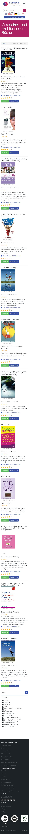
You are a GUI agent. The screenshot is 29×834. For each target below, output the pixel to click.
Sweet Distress (6, 425)
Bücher (4, 43)
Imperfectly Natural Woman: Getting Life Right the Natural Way (14, 160)
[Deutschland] (16, 14)
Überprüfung (14, 101)
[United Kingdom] (6, 14)
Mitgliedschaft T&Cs (6, 751)
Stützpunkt (3, 770)
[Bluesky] (14, 800)
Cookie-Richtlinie (5, 748)
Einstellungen (25, 830)
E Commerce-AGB (5, 754)
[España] (9, 14)
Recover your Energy (8, 268)
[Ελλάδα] (19, 14)
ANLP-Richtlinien (5, 759)
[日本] (21, 14)
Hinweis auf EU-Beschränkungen (9, 762)
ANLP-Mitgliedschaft (6, 779)
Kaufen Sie (5, 101)
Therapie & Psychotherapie (12, 724)
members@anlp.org (7, 797)
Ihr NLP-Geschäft (9, 726)
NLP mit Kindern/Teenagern (12, 717)
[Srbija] (23, 14)
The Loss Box (5, 476)
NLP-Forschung (8, 715)
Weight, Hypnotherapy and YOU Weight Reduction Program (12, 584)
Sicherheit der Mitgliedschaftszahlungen (10, 791)
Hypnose (6, 710)
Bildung (6, 706)
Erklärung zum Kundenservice (8, 765)
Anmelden (21, 17)
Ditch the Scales (6, 107)
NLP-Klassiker (8, 711)
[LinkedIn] (8, 800)
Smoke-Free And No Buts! (10, 319)
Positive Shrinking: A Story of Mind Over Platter (13, 215)
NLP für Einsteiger (9, 713)
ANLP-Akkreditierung (6, 782)
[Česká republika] (11, 14)
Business (6, 701)
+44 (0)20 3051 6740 (7, 796)
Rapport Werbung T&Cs (7, 756)
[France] (14, 14)
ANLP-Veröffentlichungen (7, 785)
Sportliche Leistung (9, 722)
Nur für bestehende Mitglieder (8, 788)
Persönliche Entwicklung (11, 721)
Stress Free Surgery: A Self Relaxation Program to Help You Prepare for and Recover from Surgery (14, 373)
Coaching (7, 702)
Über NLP (3, 773)
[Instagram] (5, 800)
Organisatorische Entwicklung (12, 719)
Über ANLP (3, 776)
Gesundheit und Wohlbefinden (11, 95)
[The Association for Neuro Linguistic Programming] (12, 4)
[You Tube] (11, 800)
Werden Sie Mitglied (10, 17)
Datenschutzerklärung (6, 745)
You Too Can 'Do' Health (9, 638)
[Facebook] (2, 800)
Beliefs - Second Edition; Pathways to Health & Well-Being (14, 49)
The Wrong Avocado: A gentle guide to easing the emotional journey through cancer (14, 528)
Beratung (7, 704)
